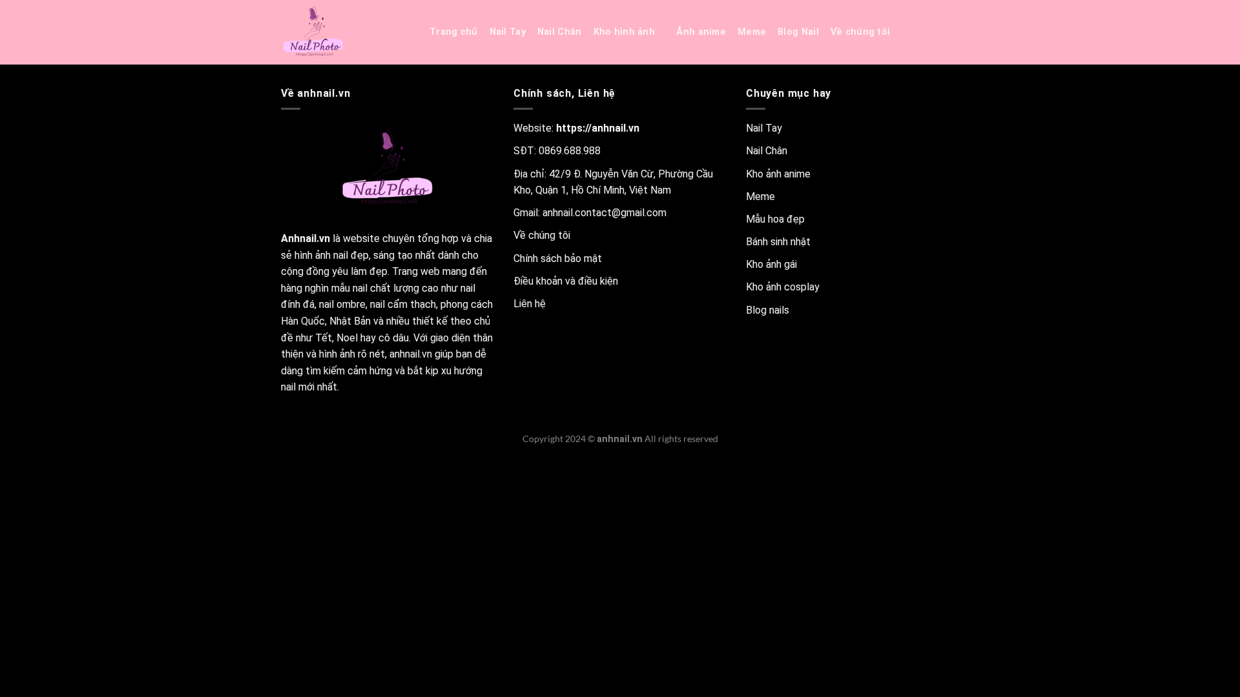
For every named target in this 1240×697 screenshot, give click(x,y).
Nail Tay (508, 31)
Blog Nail (798, 31)
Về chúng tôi (860, 31)
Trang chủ (453, 31)
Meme (752, 31)
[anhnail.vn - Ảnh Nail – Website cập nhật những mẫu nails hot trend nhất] (345, 32)
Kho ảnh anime (778, 174)
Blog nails (767, 310)
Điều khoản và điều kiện (565, 281)
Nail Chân (559, 31)
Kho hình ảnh (624, 31)
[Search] (917, 32)
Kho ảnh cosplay (783, 287)
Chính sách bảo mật (557, 258)
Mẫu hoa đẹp (775, 219)
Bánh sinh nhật (778, 242)
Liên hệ (529, 304)
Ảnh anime (701, 31)
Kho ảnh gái (771, 264)
